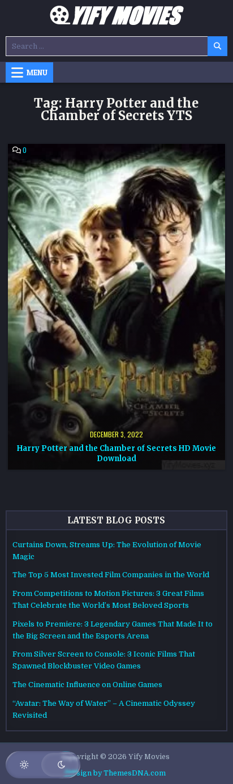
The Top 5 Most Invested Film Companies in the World (110, 574)
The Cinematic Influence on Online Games (87, 684)
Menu (37, 72)
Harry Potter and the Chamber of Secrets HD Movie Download (116, 453)
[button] (43, 764)
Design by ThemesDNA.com (116, 773)
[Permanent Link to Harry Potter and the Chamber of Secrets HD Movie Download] (116, 307)
